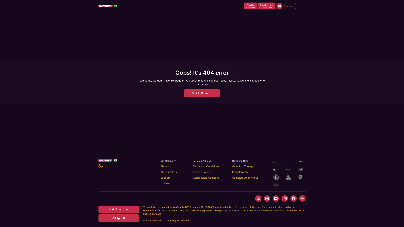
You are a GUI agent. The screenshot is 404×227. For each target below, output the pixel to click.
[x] (258, 198)
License (164, 183)
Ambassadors (168, 172)
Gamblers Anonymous (245, 177)
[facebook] (293, 198)
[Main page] (107, 6)
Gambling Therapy (243, 166)
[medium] (302, 198)
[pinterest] (267, 198)
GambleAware (240, 172)
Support (165, 177)
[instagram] (285, 198)
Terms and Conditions (206, 166)
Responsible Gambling (206, 177)
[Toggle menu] (303, 6)
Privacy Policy (201, 172)
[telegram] (276, 198)
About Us (166, 166)
